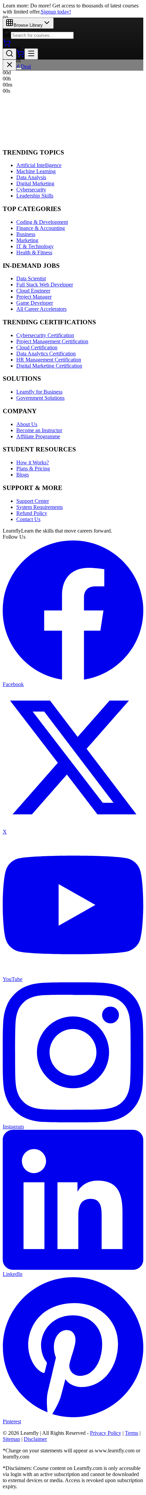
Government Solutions (40, 398)
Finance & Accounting (40, 228)
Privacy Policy (105, 1433)
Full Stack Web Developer (44, 284)
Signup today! (56, 12)
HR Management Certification (48, 360)
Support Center (32, 501)
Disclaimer (35, 1439)
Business (25, 234)
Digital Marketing (35, 183)
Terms (131, 1433)
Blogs (22, 474)
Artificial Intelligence (38, 165)
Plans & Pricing (33, 468)
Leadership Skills (34, 195)
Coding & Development (42, 222)
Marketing (27, 240)
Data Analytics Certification (46, 353)
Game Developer (34, 303)
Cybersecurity (31, 189)
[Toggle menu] (31, 54)
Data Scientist (31, 278)
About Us (26, 424)
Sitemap (11, 1439)
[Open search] (9, 54)
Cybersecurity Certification (45, 335)
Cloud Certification (36, 347)
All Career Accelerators (41, 309)
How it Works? (32, 462)
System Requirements (39, 507)
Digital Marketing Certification (49, 366)
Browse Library (28, 25)
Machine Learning (36, 171)
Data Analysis (31, 177)
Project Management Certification (52, 341)
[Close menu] (9, 65)
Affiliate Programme (38, 436)
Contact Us (28, 519)
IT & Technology (35, 246)
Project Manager (34, 297)
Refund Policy (31, 513)
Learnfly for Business (39, 392)
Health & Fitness (34, 252)
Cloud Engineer (33, 291)
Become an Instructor (39, 430)
